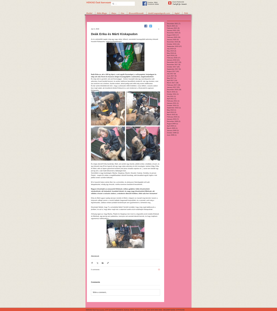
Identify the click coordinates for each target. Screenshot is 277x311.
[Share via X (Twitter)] (97, 263)
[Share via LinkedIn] (103, 263)
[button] (177, 13)
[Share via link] (108, 263)
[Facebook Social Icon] (145, 3)
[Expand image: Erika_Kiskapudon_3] (143, 144)
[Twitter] (150, 26)
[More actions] (158, 29)
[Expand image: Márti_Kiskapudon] (108, 108)
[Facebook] (145, 26)
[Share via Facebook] (92, 263)
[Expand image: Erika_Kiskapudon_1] (143, 108)
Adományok (95, 256)
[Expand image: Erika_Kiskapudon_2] (108, 144)
